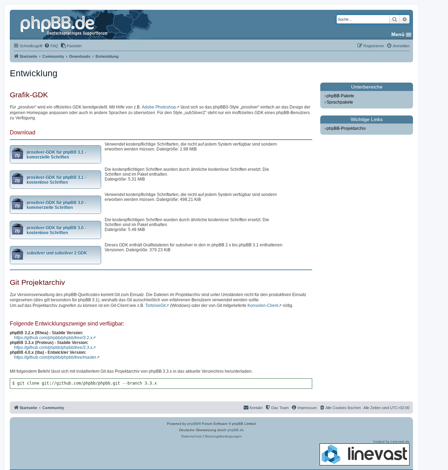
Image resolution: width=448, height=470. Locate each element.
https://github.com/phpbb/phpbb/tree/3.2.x (53, 337)
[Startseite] (65, 24)
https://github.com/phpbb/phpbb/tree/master (55, 357)
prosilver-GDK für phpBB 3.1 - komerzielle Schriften (56, 155)
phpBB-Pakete (340, 95)
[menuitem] (51, 46)
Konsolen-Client (262, 305)
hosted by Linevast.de (391, 441)
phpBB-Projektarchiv (346, 128)
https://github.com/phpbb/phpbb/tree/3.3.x (53, 347)
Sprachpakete (340, 102)
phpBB (192, 424)
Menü (398, 34)
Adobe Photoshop (159, 107)
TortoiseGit (155, 305)
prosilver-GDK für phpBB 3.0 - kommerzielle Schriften (56, 205)
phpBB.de (235, 430)
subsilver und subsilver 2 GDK (57, 253)
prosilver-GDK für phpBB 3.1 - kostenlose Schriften (56, 180)
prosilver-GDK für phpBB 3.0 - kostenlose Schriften (56, 230)
